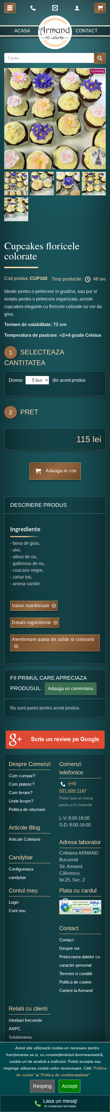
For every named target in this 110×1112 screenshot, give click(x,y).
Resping (42, 1086)
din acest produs (67, 380)
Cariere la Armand (76, 990)
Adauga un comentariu (70, 688)
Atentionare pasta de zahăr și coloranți (53, 639)
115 (83, 439)
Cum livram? (20, 792)
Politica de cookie (75, 982)
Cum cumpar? (22, 775)
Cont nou (17, 910)
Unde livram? (21, 801)
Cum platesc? (21, 784)
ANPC (15, 1028)
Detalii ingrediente (31, 622)
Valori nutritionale (31, 605)
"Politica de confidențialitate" (65, 1075)
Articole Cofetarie (24, 839)
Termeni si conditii (75, 973)
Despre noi (69, 948)
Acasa (22, 30)
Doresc (16, 380)
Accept (69, 1086)
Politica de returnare (27, 809)
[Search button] (100, 58)
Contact (87, 30)
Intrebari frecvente (25, 1020)
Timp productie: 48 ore (79, 279)
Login (14, 902)
